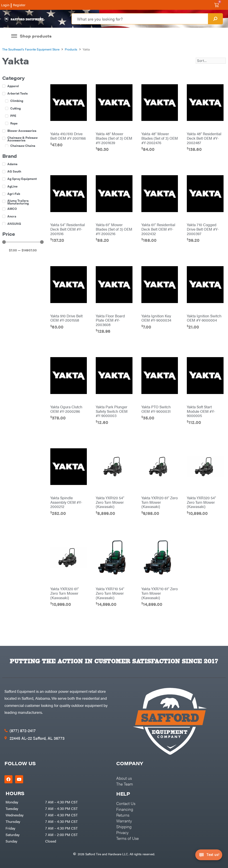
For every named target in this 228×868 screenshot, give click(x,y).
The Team (124, 784)
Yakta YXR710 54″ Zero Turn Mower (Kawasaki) (110, 593)
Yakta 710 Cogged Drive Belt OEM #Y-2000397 (203, 229)
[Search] (215, 18)
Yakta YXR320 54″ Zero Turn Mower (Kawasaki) (201, 502)
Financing (124, 809)
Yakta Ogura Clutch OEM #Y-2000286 (66, 409)
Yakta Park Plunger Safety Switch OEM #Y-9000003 (112, 411)
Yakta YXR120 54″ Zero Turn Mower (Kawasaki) (110, 502)
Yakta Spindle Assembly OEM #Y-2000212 (66, 502)
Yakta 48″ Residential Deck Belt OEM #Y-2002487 (204, 138)
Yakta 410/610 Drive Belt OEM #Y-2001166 (68, 136)
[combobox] (140, 18)
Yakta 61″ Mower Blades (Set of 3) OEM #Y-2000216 (114, 229)
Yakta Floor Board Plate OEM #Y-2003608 (110, 320)
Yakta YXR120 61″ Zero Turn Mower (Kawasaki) (159, 502)
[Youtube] (19, 779)
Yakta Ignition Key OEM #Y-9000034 (156, 318)
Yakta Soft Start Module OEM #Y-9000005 (201, 411)
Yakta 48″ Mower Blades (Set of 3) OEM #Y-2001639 (114, 138)
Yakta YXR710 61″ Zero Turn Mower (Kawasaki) (159, 593)
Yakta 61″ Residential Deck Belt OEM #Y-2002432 (158, 229)
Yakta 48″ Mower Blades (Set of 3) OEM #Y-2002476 (159, 138)
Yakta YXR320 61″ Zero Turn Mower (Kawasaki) (64, 593)
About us (124, 778)
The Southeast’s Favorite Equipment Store (30, 49)
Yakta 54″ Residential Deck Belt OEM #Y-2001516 (67, 229)
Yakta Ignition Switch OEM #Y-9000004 (204, 318)
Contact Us (125, 803)
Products (71, 49)
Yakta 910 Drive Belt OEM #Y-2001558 (66, 318)
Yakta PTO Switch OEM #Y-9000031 (156, 409)
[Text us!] (208, 856)
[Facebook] (8, 779)
